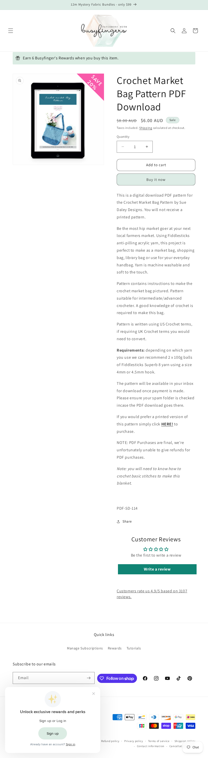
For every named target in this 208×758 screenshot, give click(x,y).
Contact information (150, 746)
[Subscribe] (88, 678)
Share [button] (127, 521)
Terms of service (158, 741)
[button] (10, 30)
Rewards (115, 648)
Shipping (145, 128)
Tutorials (134, 648)
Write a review (157, 569)
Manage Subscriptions (85, 648)
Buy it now (156, 179)
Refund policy (110, 741)
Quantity (123, 136)
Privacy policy (133, 741)
